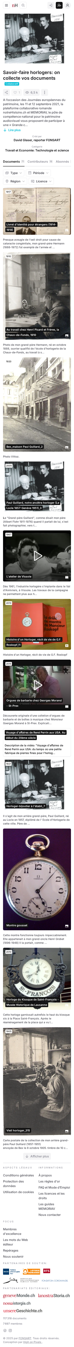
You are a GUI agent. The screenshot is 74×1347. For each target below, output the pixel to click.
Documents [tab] (13, 161)
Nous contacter (50, 1215)
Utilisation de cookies (18, 1192)
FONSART (25, 1338)
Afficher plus (39, 1156)
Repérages (10, 1250)
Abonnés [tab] (64, 161)
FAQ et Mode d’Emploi (54, 1187)
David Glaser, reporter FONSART (37, 140)
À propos (45, 1175)
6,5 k (34, 92)
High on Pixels (32, 1342)
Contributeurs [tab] (40, 161)
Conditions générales (18, 1175)
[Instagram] (10, 1330)
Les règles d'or (49, 1181)
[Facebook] (5, 1330)
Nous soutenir (13, 1256)
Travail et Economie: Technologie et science (37, 150)
